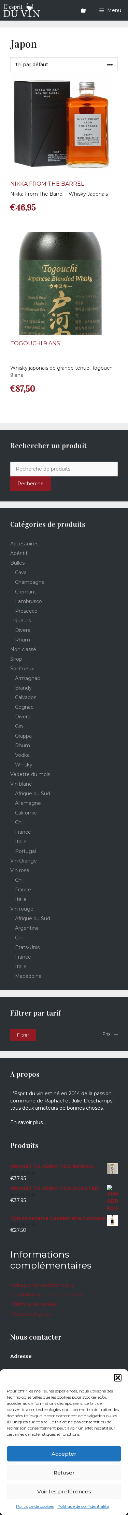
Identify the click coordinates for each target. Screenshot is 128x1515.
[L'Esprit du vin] (21, 10)
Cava (21, 572)
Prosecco (26, 611)
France (23, 832)
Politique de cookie (33, 1304)
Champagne (30, 582)
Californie (26, 813)
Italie (21, 842)
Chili (20, 822)
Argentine (27, 928)
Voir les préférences (64, 1491)
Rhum (22, 640)
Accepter (64, 1453)
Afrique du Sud (32, 793)
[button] (117, 1377)
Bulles (17, 563)
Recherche (30, 484)
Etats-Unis (27, 947)
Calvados (25, 697)
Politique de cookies (35, 1506)
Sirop (16, 659)
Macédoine (28, 976)
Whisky (23, 765)
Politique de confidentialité (83, 1506)
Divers (22, 630)
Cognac (24, 707)
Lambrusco (28, 601)
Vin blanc (21, 784)
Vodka (22, 755)
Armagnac (27, 678)
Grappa (23, 736)
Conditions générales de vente (46, 1295)
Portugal (25, 851)
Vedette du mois (30, 774)
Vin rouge (21, 909)
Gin (19, 726)
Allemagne (28, 803)
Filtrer (23, 1035)
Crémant (25, 592)
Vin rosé (19, 870)
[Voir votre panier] (83, 10)
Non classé (23, 649)
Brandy (23, 688)
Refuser (64, 1472)
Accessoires (24, 544)
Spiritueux (22, 669)
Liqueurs (20, 620)
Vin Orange (23, 861)
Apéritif (18, 553)
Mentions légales (30, 1314)
